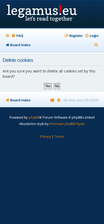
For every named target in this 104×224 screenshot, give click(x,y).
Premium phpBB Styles (67, 123)
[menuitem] (17, 36)
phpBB (34, 117)
